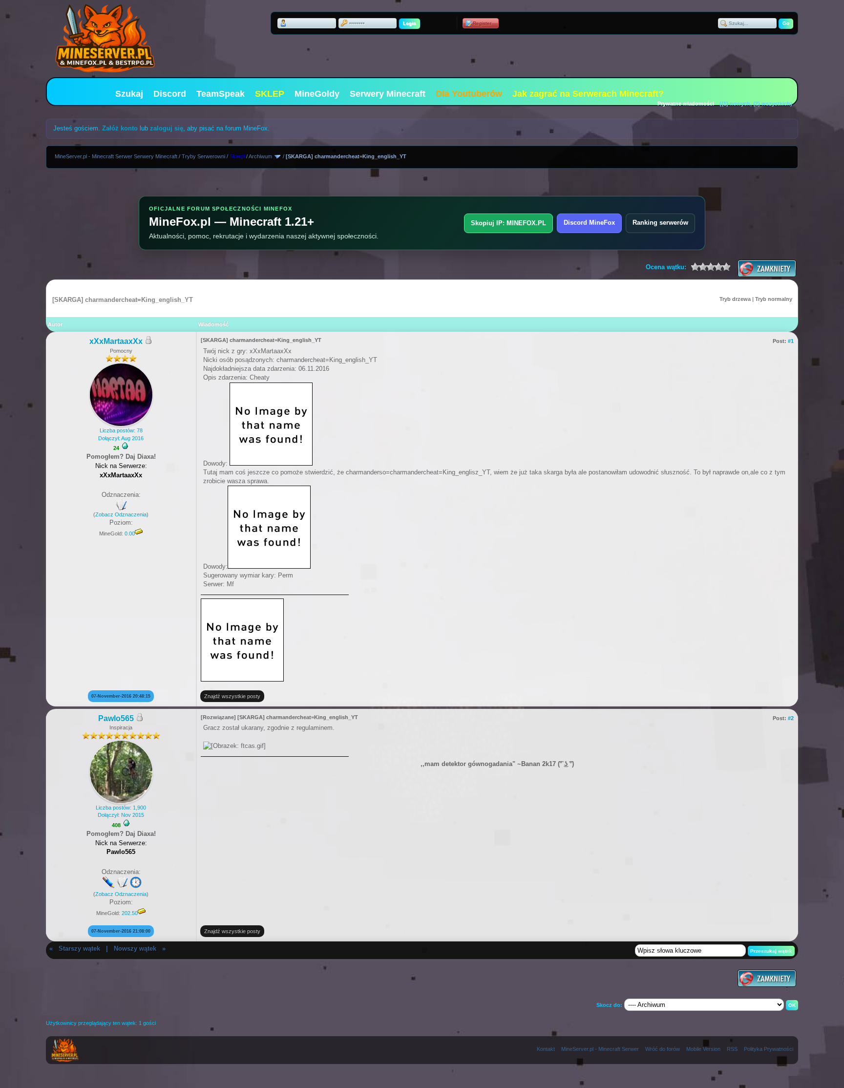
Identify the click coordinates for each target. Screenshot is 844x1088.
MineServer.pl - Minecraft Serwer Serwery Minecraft (116, 156)
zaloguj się (166, 128)
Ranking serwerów (660, 222)
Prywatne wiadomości (685, 104)
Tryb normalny (773, 299)
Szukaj (129, 94)
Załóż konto (120, 128)
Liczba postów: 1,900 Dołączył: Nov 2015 (121, 811)
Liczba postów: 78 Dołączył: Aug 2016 (121, 434)
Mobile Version (703, 1049)
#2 (791, 718)
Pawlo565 (116, 718)
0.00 (130, 533)
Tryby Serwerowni (203, 156)
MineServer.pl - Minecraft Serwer (600, 1049)
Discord (169, 94)
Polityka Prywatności (768, 1049)
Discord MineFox (589, 222)
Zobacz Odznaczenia (121, 514)
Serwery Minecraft (387, 94)
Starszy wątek (79, 948)
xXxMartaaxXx (116, 341)
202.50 (130, 913)
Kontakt (546, 1049)
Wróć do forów (662, 1049)
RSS (732, 1049)
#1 (791, 341)
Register (482, 23)
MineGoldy (317, 94)
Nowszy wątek (135, 948)
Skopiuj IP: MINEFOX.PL (508, 223)
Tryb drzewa (735, 299)
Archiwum (260, 156)
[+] (125, 446)
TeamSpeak (220, 94)
